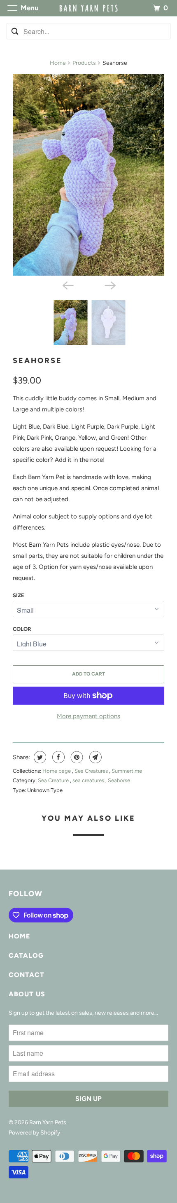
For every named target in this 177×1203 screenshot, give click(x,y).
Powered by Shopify (34, 1132)
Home (58, 62)
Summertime (127, 771)
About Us (27, 994)
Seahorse (37, 360)
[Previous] (67, 285)
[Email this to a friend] (94, 757)
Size (18, 595)
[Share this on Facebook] (57, 757)
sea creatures (88, 780)
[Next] (110, 285)
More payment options (88, 716)
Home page (57, 771)
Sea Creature (54, 780)
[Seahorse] (88, 175)
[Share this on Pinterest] (76, 757)
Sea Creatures (92, 771)
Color (22, 629)
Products (84, 62)
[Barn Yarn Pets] (88, 8)
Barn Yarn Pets (47, 1122)
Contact (26, 975)
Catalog (26, 955)
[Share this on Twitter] (39, 757)
